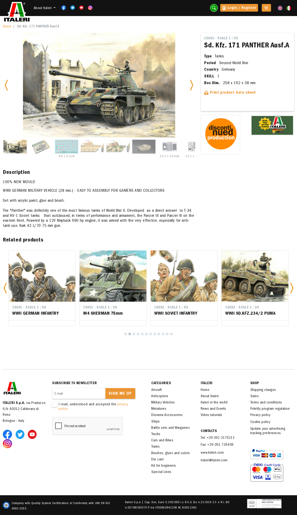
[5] (142, 334)
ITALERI (207, 383)
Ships (155, 422)
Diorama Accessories (167, 415)
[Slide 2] (40, 146)
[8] (154, 334)
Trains (155, 447)
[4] (138, 334)
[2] (129, 334)
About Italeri (210, 396)
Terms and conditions (266, 403)
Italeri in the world (214, 403)
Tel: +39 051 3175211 (218, 438)
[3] (133, 334)
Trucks (155, 434)
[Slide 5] (118, 146)
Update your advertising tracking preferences (267, 431)
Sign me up (120, 394)
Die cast (157, 460)
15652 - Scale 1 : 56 (221, 38)
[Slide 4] (92, 146)
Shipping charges (263, 390)
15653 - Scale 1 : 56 (242, 308)
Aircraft (156, 390)
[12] (171, 334)
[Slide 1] (15, 146)
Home (7, 27)
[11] (167, 334)
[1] (125, 334)
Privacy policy (260, 415)
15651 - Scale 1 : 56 (100, 308)
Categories (161, 383)
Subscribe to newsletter (74, 383)
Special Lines (161, 472)
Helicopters (159, 396)
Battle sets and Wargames (170, 428)
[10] (163, 334)
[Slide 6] (143, 146)
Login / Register (241, 8)
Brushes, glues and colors (170, 453)
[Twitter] (71, 7)
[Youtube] (80, 7)
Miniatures (158, 409)
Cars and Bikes (162, 440)
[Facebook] (62, 7)
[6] (146, 334)
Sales (254, 396)
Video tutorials (211, 415)
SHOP (254, 383)
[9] (159, 334)
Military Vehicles (163, 403)
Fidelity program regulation (270, 409)
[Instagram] (90, 7)
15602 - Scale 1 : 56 (171, 308)
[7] (150, 334)
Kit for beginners (163, 466)
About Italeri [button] (43, 8)
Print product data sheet (232, 93)
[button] (5, 288)
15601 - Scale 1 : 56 (29, 308)
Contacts (209, 431)
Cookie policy (260, 422)
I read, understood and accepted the (93, 407)
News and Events (213, 409)
